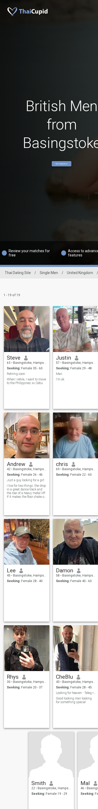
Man (59, 374)
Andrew (16, 464)
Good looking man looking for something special (74, 700)
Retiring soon (16, 374)
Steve (13, 358)
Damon (64, 570)
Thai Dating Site (18, 273)
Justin (63, 358)
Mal (85, 783)
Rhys (13, 677)
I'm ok (60, 379)
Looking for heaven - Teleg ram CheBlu (76, 693)
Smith (38, 783)
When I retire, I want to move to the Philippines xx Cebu (26, 381)
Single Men (49, 273)
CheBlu (64, 677)
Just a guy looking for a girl (25, 480)
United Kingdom (80, 273)
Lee (11, 570)
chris (62, 464)
